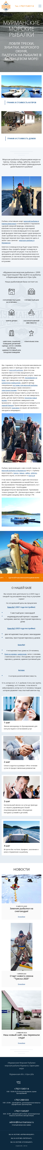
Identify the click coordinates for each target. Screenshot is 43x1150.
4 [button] (23, 569)
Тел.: (24, 6)
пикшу (21, 473)
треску (16, 473)
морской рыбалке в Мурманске (14, 470)
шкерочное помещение (11, 383)
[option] (21, 552)
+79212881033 (21, 1100)
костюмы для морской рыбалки (25, 385)
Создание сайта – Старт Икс (21, 1145)
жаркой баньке (8, 405)
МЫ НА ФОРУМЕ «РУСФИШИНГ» (21, 1142)
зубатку (34, 473)
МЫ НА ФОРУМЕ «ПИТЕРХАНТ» (21, 1138)
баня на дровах (11, 654)
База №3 (21, 645)
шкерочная (22, 654)
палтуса (32, 475)
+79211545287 (21, 1111)
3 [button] (21, 569)
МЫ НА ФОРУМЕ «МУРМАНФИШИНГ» (21, 1134)
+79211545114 (21, 1088)
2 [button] (19, 569)
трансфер (15, 408)
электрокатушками (9, 390)
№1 (11, 607)
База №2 (11, 628)
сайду (27, 473)
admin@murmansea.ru (21, 1122)
